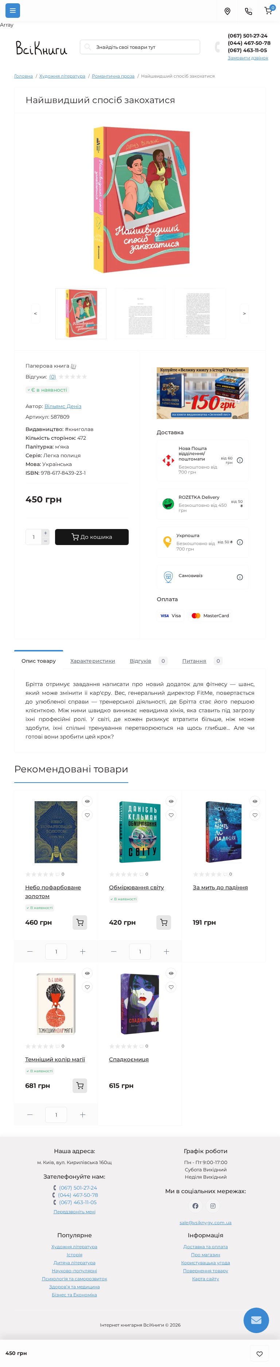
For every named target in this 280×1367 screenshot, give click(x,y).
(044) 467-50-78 (249, 43)
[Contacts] (248, 10)
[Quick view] (87, 801)
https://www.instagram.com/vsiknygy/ (213, 1206)
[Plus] (46, 533)
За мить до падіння (220, 887)
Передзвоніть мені (75, 1211)
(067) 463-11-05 (247, 50)
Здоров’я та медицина (74, 1286)
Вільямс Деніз (62, 406)
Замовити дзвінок (248, 57)
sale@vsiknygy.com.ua (206, 1222)
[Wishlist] (87, 815)
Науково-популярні (74, 1270)
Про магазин (205, 1254)
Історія (74, 1254)
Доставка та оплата (205, 1246)
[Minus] (46, 541)
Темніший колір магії (55, 1059)
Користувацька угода (205, 1262)
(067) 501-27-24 (248, 35)
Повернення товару (205, 1270)
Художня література (62, 76)
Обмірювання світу (136, 887)
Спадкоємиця (129, 1059)
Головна (23, 76)
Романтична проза (113, 76)
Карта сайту (205, 1278)
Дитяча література (75, 1262)
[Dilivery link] (240, 460)
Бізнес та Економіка (74, 1294)
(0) (52, 376)
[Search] (88, 47)
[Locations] (227, 10)
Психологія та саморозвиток (74, 1278)
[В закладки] (259, 1353)
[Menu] (12, 10)
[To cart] (80, 922)
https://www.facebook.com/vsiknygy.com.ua (195, 1206)
